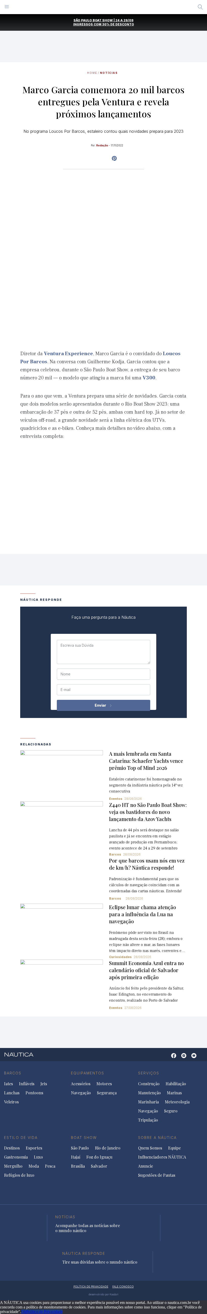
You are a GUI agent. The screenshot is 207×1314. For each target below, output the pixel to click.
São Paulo (80, 1148)
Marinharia (148, 1101)
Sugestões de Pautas (156, 1175)
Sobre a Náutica (157, 1137)
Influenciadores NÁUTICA (162, 1157)
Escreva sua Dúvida (77, 645)
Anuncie (145, 1166)
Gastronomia (16, 1157)
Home (92, 72)
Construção (149, 1083)
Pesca (50, 1166)
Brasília (78, 1166)
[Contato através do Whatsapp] (166, 1058)
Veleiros (11, 1101)
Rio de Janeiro (107, 1148)
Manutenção (149, 1092)
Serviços (148, 1073)
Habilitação (176, 1083)
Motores (104, 1083)
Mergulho (13, 1166)
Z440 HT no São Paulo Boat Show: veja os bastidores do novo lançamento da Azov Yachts (148, 811)
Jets (43, 1083)
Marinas (174, 1092)
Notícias (109, 72)
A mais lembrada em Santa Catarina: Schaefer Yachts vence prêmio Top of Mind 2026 (146, 760)
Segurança (107, 1092)
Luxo (38, 1157)
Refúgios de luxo (19, 1175)
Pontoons (34, 1092)
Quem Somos (150, 1148)
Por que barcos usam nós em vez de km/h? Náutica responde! (147, 864)
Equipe (174, 1148)
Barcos (115, 898)
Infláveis (26, 1083)
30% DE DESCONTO (118, 24)
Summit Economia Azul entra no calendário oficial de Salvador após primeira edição (146, 970)
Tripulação (148, 1120)
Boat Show (84, 1137)
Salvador (99, 1166)
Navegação (81, 1092)
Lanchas (11, 1092)
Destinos (12, 1148)
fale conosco (123, 1286)
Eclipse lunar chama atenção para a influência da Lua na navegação (142, 914)
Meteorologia (177, 1101)
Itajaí (75, 1157)
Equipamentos (87, 1073)
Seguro (170, 1110)
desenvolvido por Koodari (103, 1294)
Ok (23, 1311)
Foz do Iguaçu (99, 1157)
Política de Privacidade (44, 1311)
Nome (65, 674)
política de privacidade (90, 1286)
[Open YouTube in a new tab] (114, 158)
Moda (34, 1166)
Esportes (34, 1148)
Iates (8, 1083)
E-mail (65, 690)
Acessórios (80, 1083)
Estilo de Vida (21, 1137)
